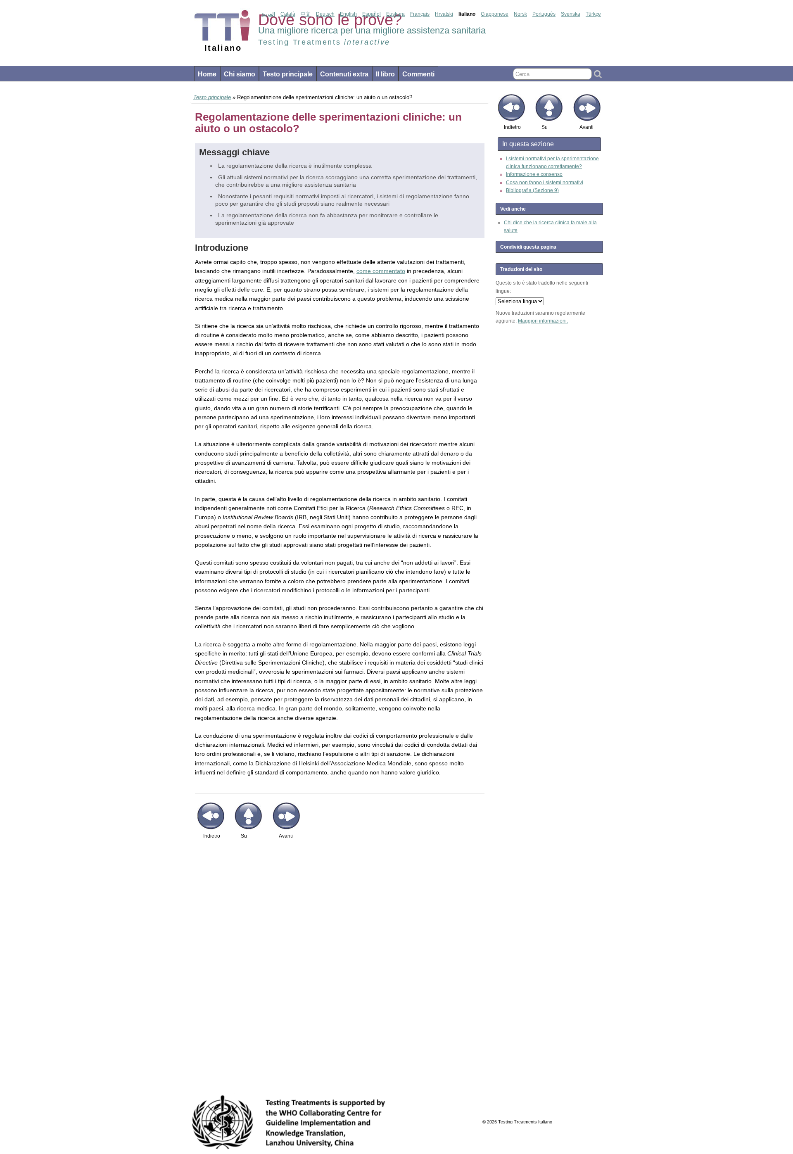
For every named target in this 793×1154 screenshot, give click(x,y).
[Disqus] (339, 967)
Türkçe (593, 14)
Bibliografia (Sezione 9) (532, 190)
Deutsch (325, 14)
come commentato (380, 271)
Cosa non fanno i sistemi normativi (544, 182)
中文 (306, 14)
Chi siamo (239, 74)
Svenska (570, 14)
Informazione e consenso (534, 174)
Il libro (385, 74)
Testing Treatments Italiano (525, 1121)
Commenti (418, 74)
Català (287, 14)
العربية (268, 14)
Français (420, 14)
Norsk (520, 14)
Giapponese (494, 14)
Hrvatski (444, 14)
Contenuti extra (344, 74)
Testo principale (288, 74)
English (348, 14)
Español (371, 14)
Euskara (395, 14)
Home (207, 74)
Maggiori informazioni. (543, 321)
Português (544, 14)
